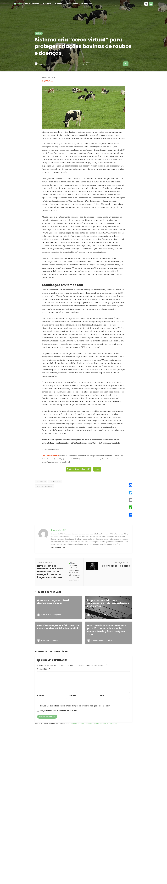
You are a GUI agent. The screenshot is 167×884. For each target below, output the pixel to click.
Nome (40, 696)
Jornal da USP (44, 64)
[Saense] (18, 4)
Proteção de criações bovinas (45, 486)
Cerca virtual (41, 481)
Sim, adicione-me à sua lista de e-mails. (58, 711)
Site (102, 696)
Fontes (68, 4)
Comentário (43, 669)
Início (27, 4)
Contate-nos (86, 4)
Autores (58, 4)
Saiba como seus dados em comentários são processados (94, 723)
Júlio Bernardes (55, 481)
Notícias (47, 4)
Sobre (75, 4)
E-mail (72, 696)
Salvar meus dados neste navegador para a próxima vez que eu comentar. (75, 706)
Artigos (35, 4)
